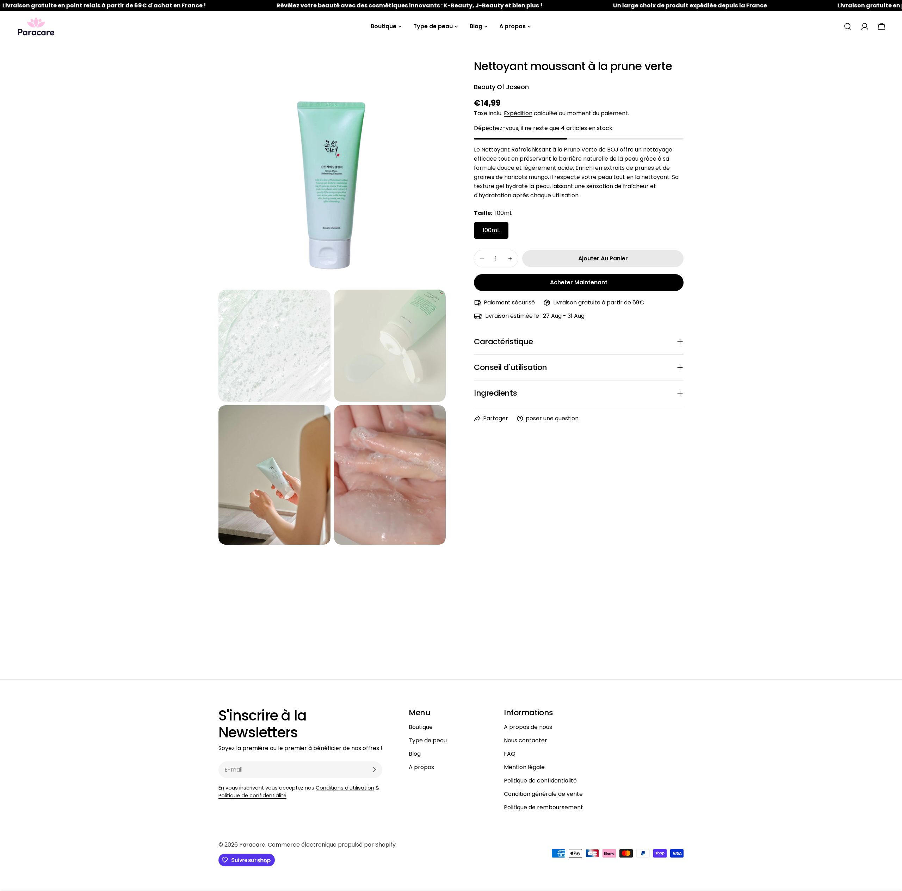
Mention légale (524, 767)
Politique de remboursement (543, 807)
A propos (421, 767)
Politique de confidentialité (252, 795)
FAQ (509, 754)
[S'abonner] (374, 769)
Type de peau (428, 740)
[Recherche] (848, 26)
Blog (415, 754)
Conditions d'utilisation (345, 787)
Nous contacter (525, 740)
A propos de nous (528, 727)
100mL (491, 230)
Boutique (421, 727)
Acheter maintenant (578, 282)
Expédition (518, 113)
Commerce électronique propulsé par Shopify (332, 845)
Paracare (252, 845)
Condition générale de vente (543, 794)
